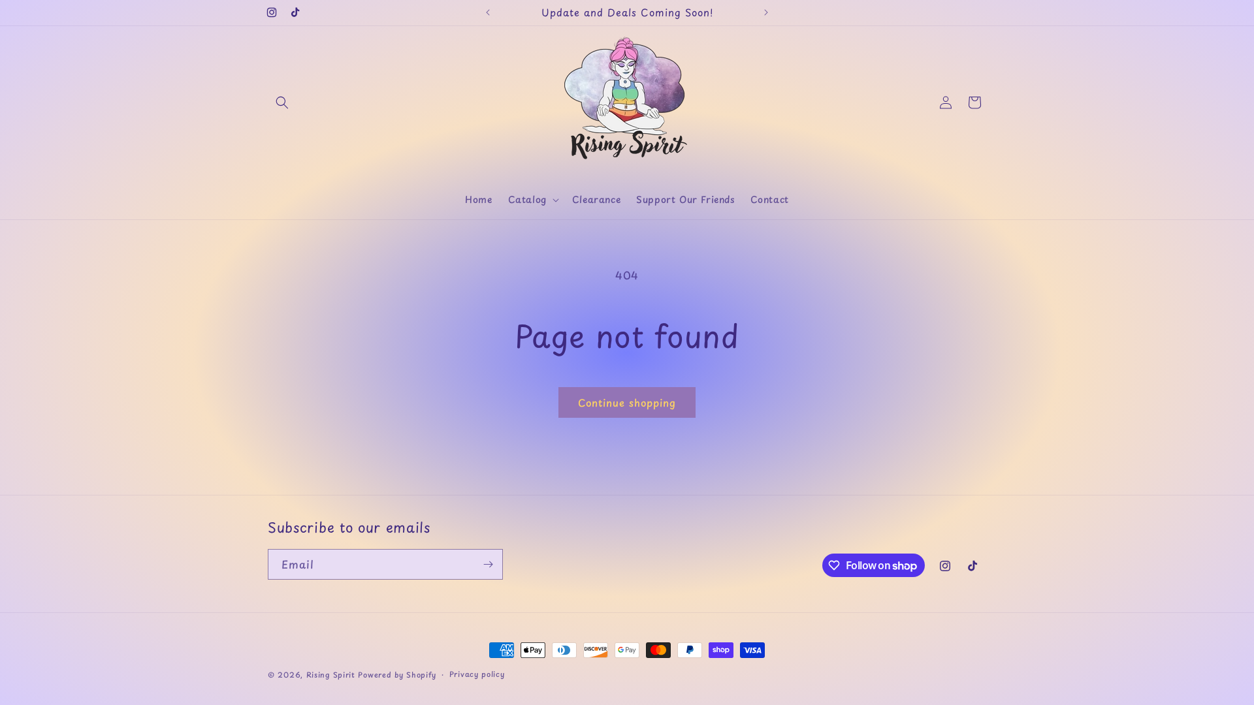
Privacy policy (477, 674)
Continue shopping (627, 402)
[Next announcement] (766, 12)
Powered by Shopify (397, 674)
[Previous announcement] (488, 12)
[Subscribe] (488, 564)
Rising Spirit (332, 674)
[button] (282, 102)
